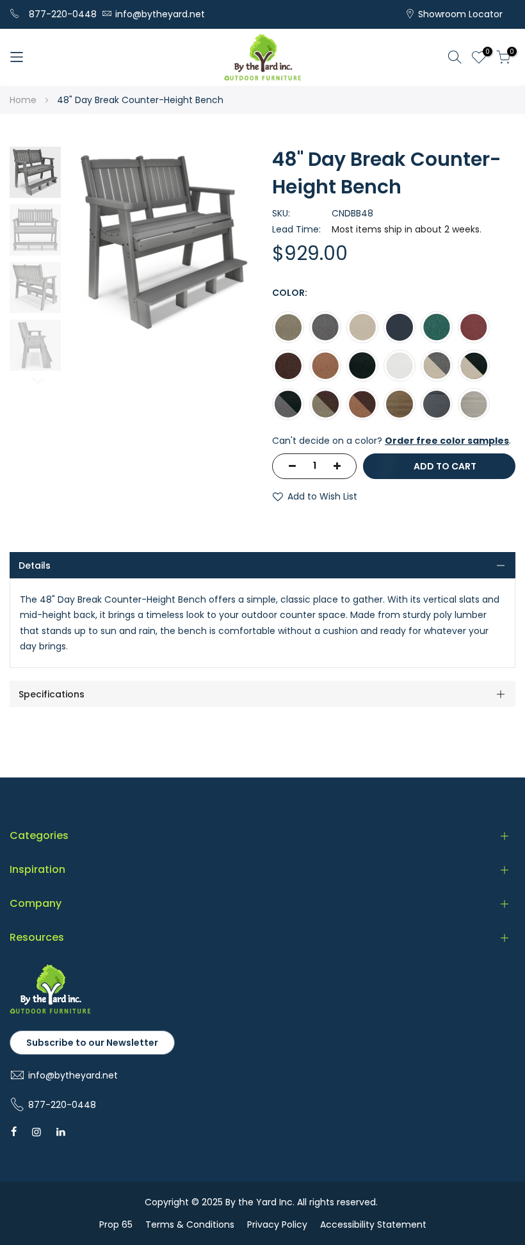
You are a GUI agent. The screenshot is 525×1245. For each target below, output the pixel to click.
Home (23, 100)
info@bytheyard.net (160, 14)
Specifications (52, 694)
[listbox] (393, 369)
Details (35, 565)
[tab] (262, 565)
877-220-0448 (63, 14)
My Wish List (485, 53)
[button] (35, 172)
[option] (288, 327)
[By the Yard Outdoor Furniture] (50, 1011)
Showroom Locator (460, 14)
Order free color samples (447, 440)
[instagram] (36, 1132)
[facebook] (14, 1132)
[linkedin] (61, 1132)
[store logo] (262, 57)
